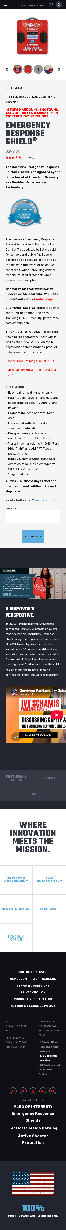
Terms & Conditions (33, 985)
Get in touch (45, 500)
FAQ (34, 979)
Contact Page (43, 299)
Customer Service (33, 972)
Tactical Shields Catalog (33, 1128)
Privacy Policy (33, 992)
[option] (18, 69)
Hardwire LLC (36, 1100)
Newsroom (18, 979)
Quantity (12, 508)
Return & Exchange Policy (33, 1005)
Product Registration (33, 999)
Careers (49, 979)
